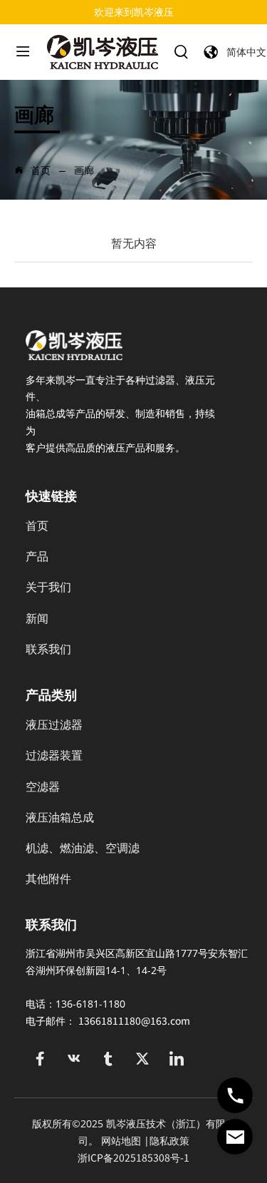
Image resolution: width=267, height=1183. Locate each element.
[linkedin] (176, 1058)
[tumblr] (108, 1058)
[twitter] (142, 1058)
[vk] (74, 1058)
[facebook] (40, 1058)
